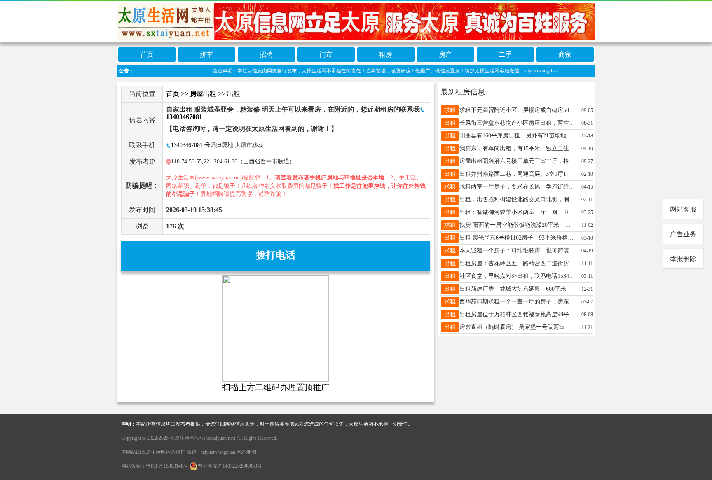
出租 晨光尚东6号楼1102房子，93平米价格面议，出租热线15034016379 (517, 238)
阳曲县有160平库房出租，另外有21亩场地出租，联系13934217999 (517, 136)
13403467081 (187, 145)
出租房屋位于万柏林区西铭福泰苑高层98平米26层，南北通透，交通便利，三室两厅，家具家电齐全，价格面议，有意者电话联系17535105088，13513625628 (517, 314)
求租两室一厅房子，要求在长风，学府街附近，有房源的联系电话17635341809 (517, 187)
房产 (445, 54)
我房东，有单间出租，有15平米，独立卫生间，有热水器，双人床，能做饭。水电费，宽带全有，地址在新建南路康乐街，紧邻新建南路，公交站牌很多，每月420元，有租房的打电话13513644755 (517, 148)
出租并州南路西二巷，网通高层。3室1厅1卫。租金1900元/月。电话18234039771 (517, 174)
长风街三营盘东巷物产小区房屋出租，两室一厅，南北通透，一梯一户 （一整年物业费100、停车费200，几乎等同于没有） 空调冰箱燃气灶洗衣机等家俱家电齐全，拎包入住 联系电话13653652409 (517, 123)
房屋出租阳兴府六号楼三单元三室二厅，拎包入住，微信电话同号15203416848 (517, 161)
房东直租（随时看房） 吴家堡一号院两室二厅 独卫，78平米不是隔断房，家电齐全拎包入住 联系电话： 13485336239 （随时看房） (517, 327)
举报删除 (683, 258)
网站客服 (683, 209)
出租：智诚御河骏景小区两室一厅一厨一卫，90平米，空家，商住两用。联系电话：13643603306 (517, 212)
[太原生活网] (356, 21)
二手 (505, 54)
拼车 (206, 54)
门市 (326, 54)
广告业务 (683, 234)
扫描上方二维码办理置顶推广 (275, 387)
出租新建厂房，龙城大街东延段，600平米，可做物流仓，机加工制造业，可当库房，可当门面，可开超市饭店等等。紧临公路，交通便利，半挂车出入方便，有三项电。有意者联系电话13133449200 (517, 289)
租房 (385, 54)
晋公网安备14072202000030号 (230, 466)
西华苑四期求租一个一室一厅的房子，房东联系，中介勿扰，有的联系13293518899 (517, 301)
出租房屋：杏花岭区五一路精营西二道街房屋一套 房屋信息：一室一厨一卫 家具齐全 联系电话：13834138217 (517, 263)
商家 (564, 54)
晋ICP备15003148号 (167, 466)
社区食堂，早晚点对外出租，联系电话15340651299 (517, 276)
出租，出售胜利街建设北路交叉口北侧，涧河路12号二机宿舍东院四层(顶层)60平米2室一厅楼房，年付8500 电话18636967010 (517, 199)
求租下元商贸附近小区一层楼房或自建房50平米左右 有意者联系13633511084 (517, 110)
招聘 (266, 54)
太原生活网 (153, 452)
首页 (146, 54)
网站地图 (246, 452)
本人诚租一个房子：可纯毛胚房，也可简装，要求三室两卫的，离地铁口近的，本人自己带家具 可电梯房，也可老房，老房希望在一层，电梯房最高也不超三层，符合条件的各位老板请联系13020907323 (517, 250)
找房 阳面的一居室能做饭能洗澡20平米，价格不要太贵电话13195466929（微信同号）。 (517, 225)
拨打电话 (275, 255)
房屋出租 (203, 93)
